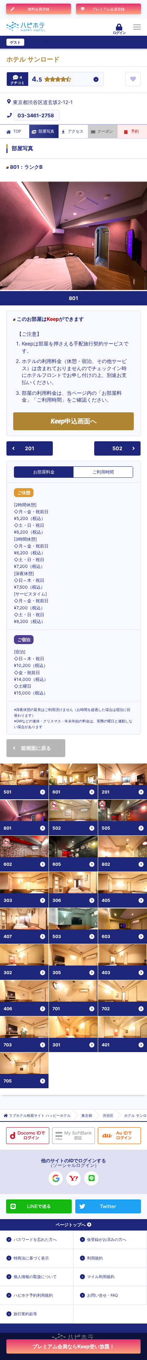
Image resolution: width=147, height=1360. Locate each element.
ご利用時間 (103, 472)
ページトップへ (71, 1224)
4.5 (37, 79)
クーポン (105, 131)
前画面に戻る (36, 748)
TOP (17, 131)
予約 (135, 131)
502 (117, 448)
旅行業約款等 (25, 1313)
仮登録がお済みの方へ (106, 1239)
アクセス (75, 131)
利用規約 (95, 1258)
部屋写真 (46, 131)
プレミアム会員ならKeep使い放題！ (73, 1346)
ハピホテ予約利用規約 (33, 1295)
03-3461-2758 (35, 115)
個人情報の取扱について (35, 1276)
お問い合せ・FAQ (102, 1295)
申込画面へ (74, 421)
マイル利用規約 (101, 1276)
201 (29, 448)
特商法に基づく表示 (31, 1258)
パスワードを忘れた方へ (35, 1239)
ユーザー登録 (38, 42)
